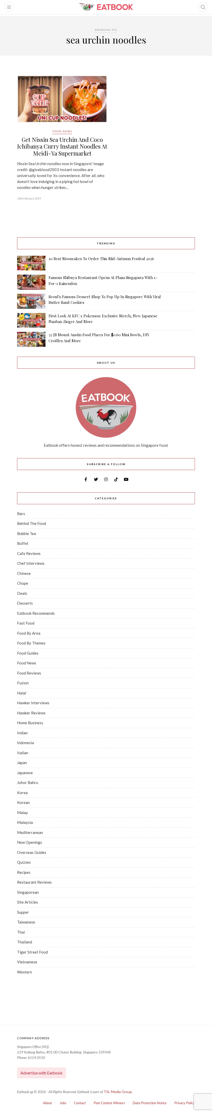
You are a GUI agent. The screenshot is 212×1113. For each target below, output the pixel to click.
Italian (22, 752)
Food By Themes (31, 643)
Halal (21, 693)
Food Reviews (29, 673)
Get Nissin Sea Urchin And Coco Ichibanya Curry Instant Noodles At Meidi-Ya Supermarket (62, 146)
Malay (22, 812)
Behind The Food (31, 523)
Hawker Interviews (33, 702)
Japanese (25, 772)
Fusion (23, 682)
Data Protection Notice (149, 1103)
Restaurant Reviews (34, 882)
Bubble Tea (26, 533)
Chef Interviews (30, 563)
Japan (22, 762)
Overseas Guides (31, 852)
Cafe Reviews (29, 553)
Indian (22, 732)
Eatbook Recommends (36, 613)
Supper (23, 912)
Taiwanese (26, 922)
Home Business (30, 722)
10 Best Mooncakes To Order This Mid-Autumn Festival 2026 (101, 258)
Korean (23, 802)
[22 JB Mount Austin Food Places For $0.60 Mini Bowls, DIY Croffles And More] (31, 339)
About (47, 1103)
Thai (21, 932)
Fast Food (25, 623)
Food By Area (28, 633)
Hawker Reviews (31, 713)
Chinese (24, 573)
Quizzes (24, 862)
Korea (22, 792)
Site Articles (27, 902)
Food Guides (28, 653)
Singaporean (28, 892)
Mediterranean (30, 832)
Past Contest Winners (109, 1103)
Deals (22, 593)
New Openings (29, 842)
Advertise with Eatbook (41, 1072)
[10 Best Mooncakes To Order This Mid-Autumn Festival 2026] (31, 263)
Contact (80, 1103)
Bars (21, 513)
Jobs (63, 1103)
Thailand (24, 942)
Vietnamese (27, 962)
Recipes (24, 872)
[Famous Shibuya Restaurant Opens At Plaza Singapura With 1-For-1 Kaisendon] (31, 282)
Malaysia (25, 822)
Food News (62, 131)
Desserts (25, 603)
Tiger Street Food (32, 952)
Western (24, 972)
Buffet (22, 543)
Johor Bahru (27, 782)
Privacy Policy (184, 1103)
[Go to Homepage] (106, 7)
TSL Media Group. (118, 1091)
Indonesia (25, 742)
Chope (22, 583)
